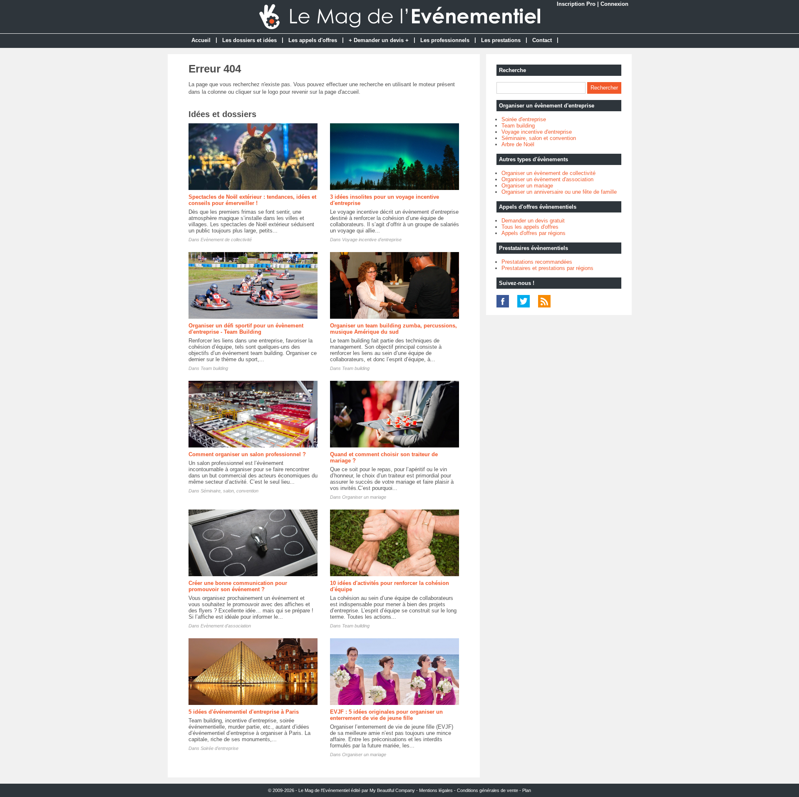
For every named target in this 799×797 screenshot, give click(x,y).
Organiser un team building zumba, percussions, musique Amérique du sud (393, 328)
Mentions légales (436, 790)
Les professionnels (444, 40)
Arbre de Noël (517, 144)
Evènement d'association (226, 625)
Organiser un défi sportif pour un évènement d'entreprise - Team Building (246, 328)
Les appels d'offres (312, 40)
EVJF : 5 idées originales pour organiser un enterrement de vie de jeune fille (386, 715)
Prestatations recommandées (536, 262)
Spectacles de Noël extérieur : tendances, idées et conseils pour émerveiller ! (252, 200)
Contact (542, 40)
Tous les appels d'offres (529, 227)
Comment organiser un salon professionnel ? (247, 454)
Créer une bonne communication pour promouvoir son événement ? (238, 586)
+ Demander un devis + (379, 40)
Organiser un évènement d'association (547, 179)
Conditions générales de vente (487, 790)
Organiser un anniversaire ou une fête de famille (559, 192)
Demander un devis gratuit (533, 220)
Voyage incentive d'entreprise (372, 239)
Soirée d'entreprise (219, 748)
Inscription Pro (576, 4)
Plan (526, 790)
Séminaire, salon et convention (538, 138)
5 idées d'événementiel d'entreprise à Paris (244, 712)
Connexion (614, 4)
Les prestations (501, 40)
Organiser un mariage (364, 497)
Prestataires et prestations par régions (547, 268)
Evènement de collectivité (226, 239)
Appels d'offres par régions (533, 233)
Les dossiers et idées (249, 40)
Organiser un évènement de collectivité (548, 173)
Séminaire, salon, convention (229, 490)
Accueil (201, 40)
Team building (214, 368)
